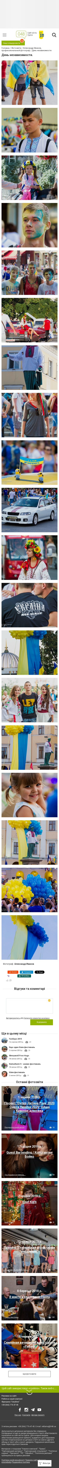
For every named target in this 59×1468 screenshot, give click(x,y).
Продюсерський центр (14, 1127)
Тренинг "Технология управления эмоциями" (29, 1249)
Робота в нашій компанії (12, 1399)
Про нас (18, 1415)
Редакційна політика (21, 1462)
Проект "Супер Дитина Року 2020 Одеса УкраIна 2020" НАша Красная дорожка (30, 1107)
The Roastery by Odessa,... (15, 1175)
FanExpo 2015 (15, 1039)
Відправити (42, 1022)
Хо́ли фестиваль (17, 1072)
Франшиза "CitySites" (11, 1402)
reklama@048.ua (49, 1426)
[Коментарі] (10, 980)
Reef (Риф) (9, 1222)
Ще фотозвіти (29, 1374)
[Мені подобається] (7, 980)
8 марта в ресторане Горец (29, 1297)
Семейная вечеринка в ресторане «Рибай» (29, 1344)
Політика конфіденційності (13, 1460)
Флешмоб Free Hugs (19, 1055)
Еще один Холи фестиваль (22, 1047)
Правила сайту (31, 1460)
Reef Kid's (29, 1202)
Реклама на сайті (9, 1396)
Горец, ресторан (11, 1317)
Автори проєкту (37, 1415)
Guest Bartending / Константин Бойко (29, 1154)
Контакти (26, 1415)
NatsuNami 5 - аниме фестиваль (25, 1064)
